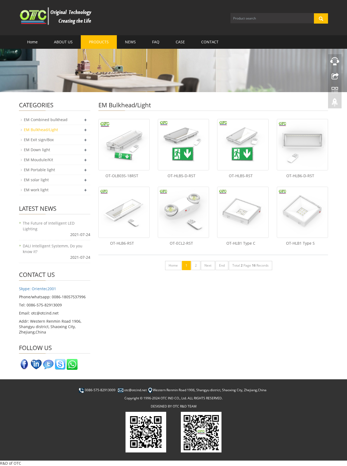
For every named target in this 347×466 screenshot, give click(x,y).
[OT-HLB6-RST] (124, 212)
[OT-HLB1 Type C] (242, 212)
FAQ (155, 41)
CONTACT (210, 41)
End (222, 265)
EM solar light (36, 179)
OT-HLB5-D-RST (181, 175)
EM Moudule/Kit (38, 159)
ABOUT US (63, 41)
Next (207, 265)
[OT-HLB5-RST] (242, 144)
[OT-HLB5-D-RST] (183, 144)
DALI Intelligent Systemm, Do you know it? (52, 248)
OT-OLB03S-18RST (121, 175)
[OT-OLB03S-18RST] (124, 144)
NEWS (130, 41)
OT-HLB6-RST (122, 243)
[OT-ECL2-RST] (183, 212)
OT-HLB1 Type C (240, 243)
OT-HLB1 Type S (300, 243)
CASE (180, 41)
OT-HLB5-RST (241, 175)
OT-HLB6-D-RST (300, 175)
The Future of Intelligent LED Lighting (49, 226)
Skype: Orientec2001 (37, 288)
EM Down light (37, 149)
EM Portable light (39, 169)
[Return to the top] (335, 104)
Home (32, 41)
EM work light (36, 189)
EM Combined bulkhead (46, 119)
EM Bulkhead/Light (41, 129)
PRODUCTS (99, 41)
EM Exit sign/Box (39, 139)
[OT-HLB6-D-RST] (302, 144)
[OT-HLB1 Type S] (302, 212)
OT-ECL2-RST (181, 243)
